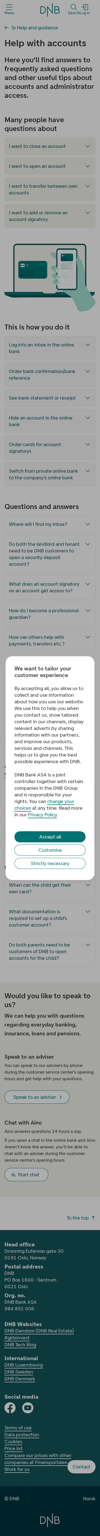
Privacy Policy (42, 815)
